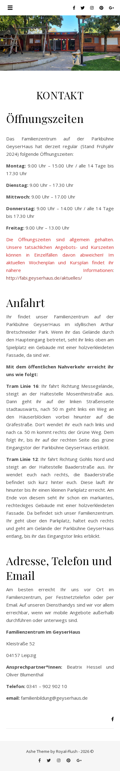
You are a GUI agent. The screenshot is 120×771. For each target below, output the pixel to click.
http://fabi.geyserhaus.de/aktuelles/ (44, 278)
